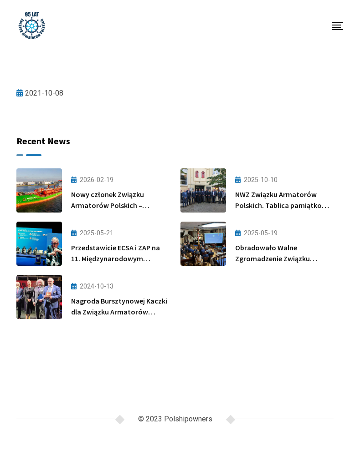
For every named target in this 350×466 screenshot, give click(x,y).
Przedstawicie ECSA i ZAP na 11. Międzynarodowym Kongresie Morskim (115, 258)
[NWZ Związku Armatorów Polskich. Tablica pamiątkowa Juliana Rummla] (203, 190)
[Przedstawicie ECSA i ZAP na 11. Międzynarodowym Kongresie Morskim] (39, 244)
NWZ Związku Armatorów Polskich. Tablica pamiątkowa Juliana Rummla (283, 205)
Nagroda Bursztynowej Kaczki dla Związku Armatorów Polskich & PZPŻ (119, 311)
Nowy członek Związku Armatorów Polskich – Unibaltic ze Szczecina (107, 205)
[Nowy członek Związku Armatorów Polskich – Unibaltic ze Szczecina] (39, 190)
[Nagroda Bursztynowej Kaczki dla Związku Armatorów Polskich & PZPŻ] (39, 297)
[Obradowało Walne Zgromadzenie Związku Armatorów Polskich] (203, 244)
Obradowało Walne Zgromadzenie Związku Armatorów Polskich (272, 258)
